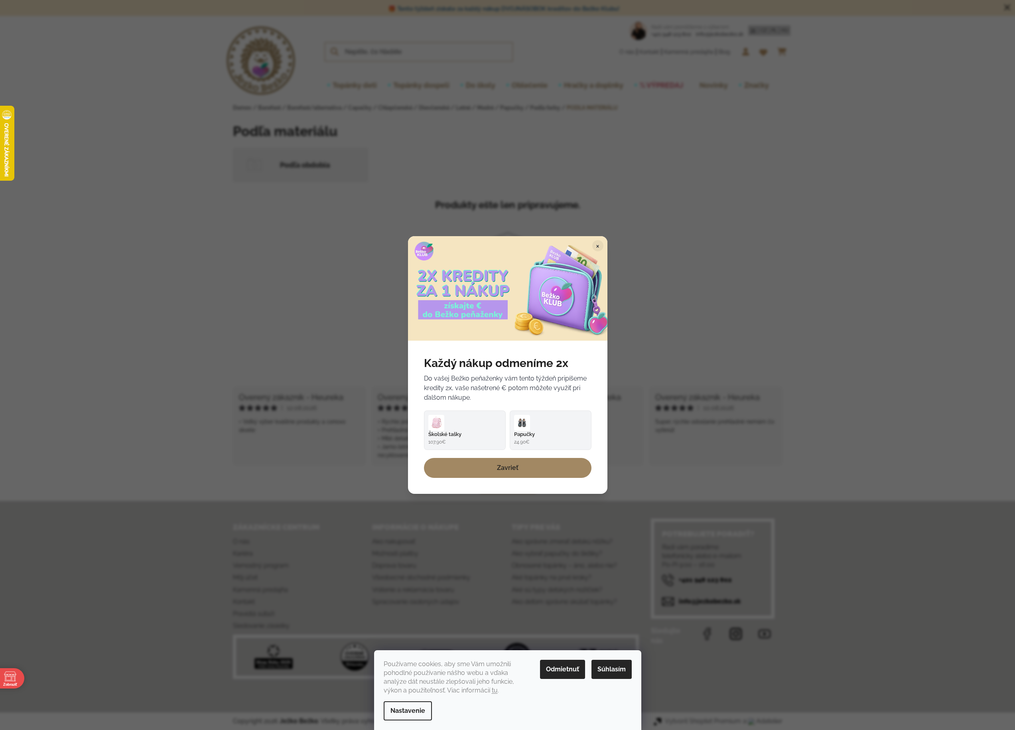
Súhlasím (611, 669)
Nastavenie (407, 710)
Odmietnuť (562, 669)
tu (495, 690)
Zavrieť (507, 468)
